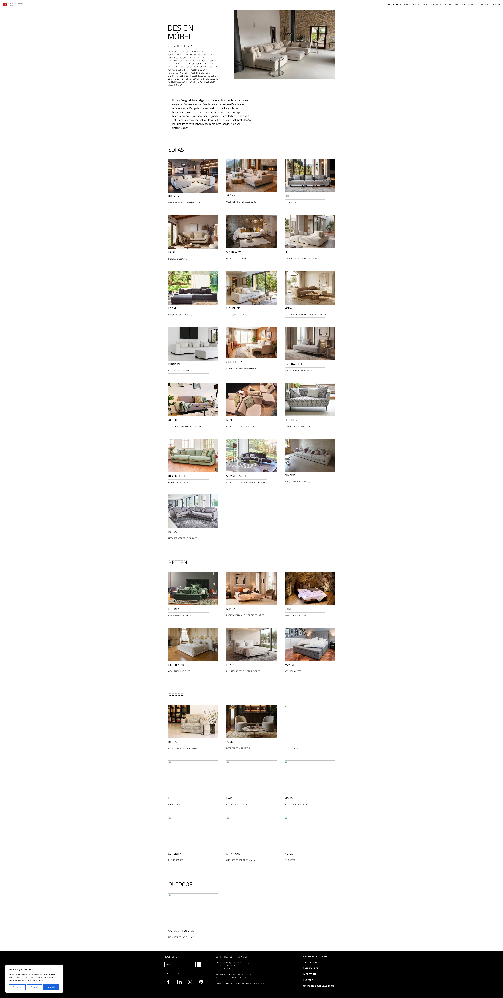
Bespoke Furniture (415, 4)
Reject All (34, 987)
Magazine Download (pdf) (318, 985)
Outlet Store (311, 962)
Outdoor (180, 884)
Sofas (176, 149)
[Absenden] (199, 964)
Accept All (51, 987)
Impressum (309, 974)
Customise (17, 987)
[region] (34, 979)
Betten (177, 562)
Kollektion (394, 4)
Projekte (435, 4)
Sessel (177, 695)
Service (484, 4)
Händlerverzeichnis (315, 956)
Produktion (469, 4)
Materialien (451, 4)
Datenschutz (310, 968)
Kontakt (308, 979)
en (494, 4)
